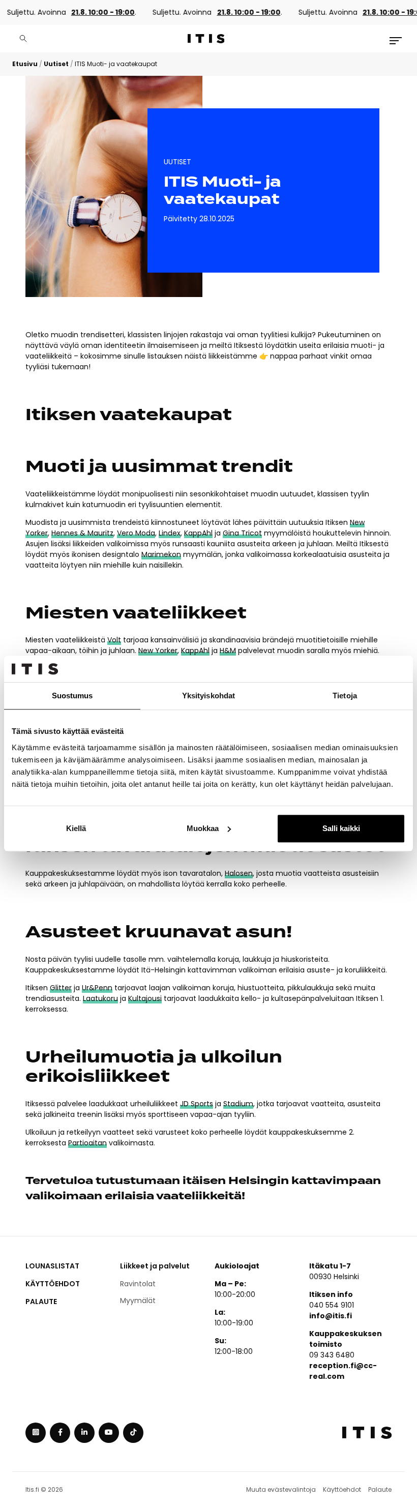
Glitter (61, 988)
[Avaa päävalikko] (395, 41)
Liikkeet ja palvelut (155, 1266)
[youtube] (109, 1433)
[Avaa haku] (23, 38)
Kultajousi (145, 998)
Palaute (41, 1301)
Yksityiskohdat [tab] (208, 695)
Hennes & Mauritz (82, 533)
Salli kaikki (341, 828)
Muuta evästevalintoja (281, 1489)
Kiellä (76, 828)
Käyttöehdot (52, 1284)
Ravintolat (138, 1284)
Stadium (238, 1104)
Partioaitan (87, 1143)
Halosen (239, 873)
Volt (114, 640)
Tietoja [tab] (345, 695)
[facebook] (60, 1433)
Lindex (170, 533)
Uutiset (56, 64)
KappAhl (198, 533)
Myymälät (138, 1300)
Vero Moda (136, 533)
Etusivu (25, 64)
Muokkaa (203, 828)
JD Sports (196, 1104)
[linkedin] (84, 1433)
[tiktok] (133, 1433)
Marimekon (161, 554)
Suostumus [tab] (72, 695)
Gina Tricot (242, 533)
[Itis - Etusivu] (206, 38)
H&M (228, 650)
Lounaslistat (52, 1266)
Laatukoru (100, 998)
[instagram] (35, 1433)
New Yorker (157, 650)
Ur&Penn (97, 988)
